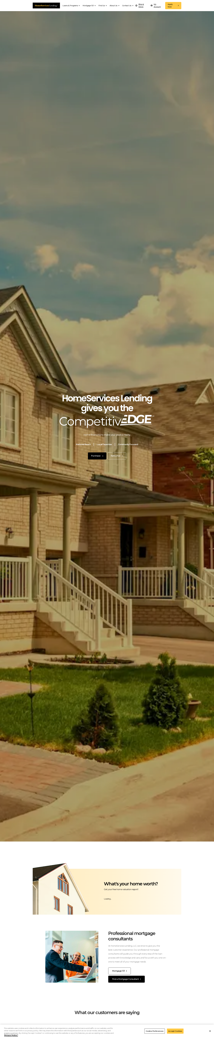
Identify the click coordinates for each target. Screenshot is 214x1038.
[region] (107, 1031)
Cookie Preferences (154, 1031)
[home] (46, 5)
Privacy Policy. (11, 1035)
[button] (72, 5)
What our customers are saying (107, 1012)
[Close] (210, 1031)
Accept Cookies (175, 1031)
